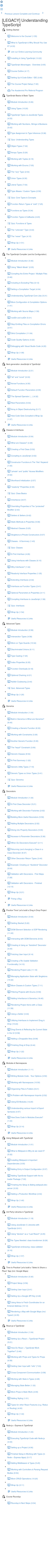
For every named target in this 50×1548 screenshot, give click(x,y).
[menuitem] (1, 6)
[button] (1, 2)
